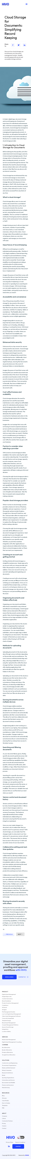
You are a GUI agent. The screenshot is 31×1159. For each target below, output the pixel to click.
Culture (4, 1118)
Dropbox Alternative (7, 1052)
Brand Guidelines (6, 1001)
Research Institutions (7, 1072)
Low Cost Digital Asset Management (11, 1014)
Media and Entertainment (8, 1067)
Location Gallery (6, 1031)
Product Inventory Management (10, 1003)
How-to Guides (6, 1103)
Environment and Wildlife (8, 1082)
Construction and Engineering (9, 1063)
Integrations (5, 1029)
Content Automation (7, 998)
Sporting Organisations (8, 1077)
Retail (3, 1075)
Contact (4, 1128)
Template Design (6, 1020)
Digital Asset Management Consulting (12, 1042)
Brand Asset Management (9, 1022)
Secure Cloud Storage (7, 1027)
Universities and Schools (8, 1080)
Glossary (4, 1098)
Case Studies (5, 1100)
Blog (3, 1095)
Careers (4, 1125)
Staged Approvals (6, 996)
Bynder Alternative (7, 1050)
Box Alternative (6, 1047)
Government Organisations (9, 1065)
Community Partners (7, 1121)
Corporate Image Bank (8, 1018)
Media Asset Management (9, 1039)
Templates (4, 1105)
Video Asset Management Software (11, 1016)
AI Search (4, 1007)
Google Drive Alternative (8, 1054)
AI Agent (4, 1009)
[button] (26, 4)
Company (4, 1116)
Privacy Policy (9, 1142)
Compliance (5, 1005)
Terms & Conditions (20, 1142)
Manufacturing (6, 1087)
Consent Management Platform (10, 1024)
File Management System (8, 1011)
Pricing (4, 1123)
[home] (5, 4)
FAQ (3, 1107)
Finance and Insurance (8, 1085)
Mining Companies (6, 1070)
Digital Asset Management (9, 994)
